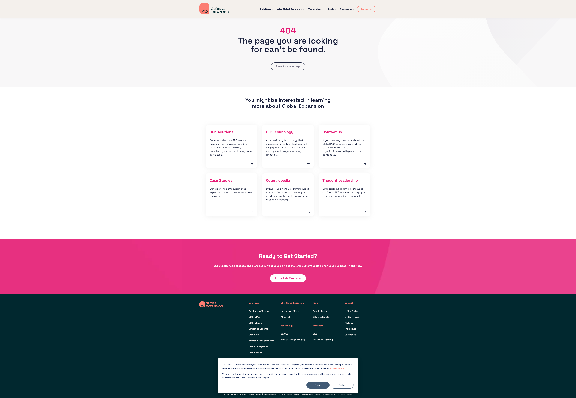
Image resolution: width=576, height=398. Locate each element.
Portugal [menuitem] (349, 323)
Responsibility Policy (311, 394)
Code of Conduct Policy (289, 394)
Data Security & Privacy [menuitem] (293, 339)
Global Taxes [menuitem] (255, 352)
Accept (318, 385)
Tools (331, 9)
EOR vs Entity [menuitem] (256, 323)
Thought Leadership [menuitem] (323, 339)
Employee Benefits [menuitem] (258, 328)
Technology (315, 9)
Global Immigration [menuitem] (258, 346)
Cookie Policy (270, 394)
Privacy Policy (337, 368)
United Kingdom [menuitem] (353, 317)
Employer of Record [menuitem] (259, 311)
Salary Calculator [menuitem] (321, 317)
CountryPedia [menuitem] (320, 311)
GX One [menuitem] (284, 334)
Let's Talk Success (288, 278)
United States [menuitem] (351, 311)
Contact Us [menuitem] (350, 334)
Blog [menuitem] (315, 334)
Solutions (265, 9)
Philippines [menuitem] (350, 328)
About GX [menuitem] (286, 317)
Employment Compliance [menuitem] (261, 340)
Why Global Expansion (289, 9)
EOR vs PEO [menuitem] (254, 317)
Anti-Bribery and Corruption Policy (337, 394)
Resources (346, 9)
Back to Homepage (288, 66)
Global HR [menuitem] (254, 334)
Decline (342, 385)
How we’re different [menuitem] (291, 311)
